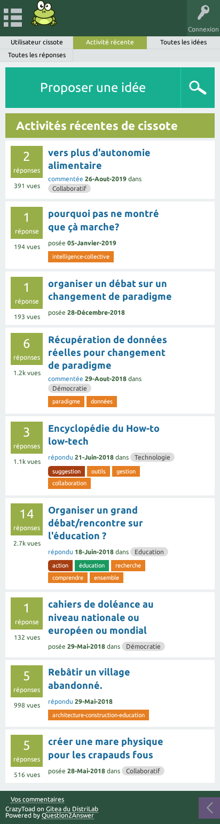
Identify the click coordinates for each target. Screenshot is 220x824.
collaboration (69, 483)
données (102, 401)
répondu (60, 457)
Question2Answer (68, 815)
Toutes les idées (183, 41)
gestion (126, 471)
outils (98, 471)
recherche (128, 565)
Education (149, 551)
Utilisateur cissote (37, 41)
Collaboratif (69, 188)
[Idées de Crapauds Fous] (44, 13)
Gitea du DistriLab (72, 808)
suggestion (66, 471)
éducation (92, 565)
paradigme (66, 401)
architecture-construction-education (98, 715)
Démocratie (69, 388)
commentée (65, 178)
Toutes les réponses (37, 54)
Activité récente (110, 41)
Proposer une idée (93, 87)
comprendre (67, 577)
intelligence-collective (80, 256)
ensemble (106, 577)
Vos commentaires (37, 799)
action (60, 565)
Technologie (152, 457)
